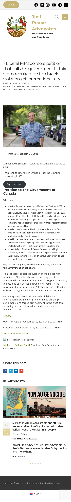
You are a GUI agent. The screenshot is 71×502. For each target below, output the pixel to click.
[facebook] (36, 5)
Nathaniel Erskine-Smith (17, 345)
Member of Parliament (16, 333)
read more (18, 456)
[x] (42, 5)
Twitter (11, 371)
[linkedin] (66, 5)
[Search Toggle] (56, 17)
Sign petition (14, 184)
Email (21, 371)
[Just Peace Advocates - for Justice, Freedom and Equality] (16, 26)
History (7, 315)
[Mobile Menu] (65, 17)
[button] (30, 463)
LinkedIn (16, 371)
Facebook (5, 371)
